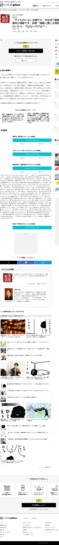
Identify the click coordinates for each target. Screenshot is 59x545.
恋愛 (19, 31)
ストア (1, 536)
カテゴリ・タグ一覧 (5, 532)
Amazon (22, 143)
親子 (31, 31)
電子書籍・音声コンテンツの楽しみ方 (32, 527)
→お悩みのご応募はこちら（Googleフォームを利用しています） (19, 103)
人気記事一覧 (3, 527)
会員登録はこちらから (40, 505)
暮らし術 (5, 9)
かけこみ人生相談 (12, 9)
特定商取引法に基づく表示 (51, 529)
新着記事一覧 (3, 525)
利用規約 (47, 525)
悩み (14, 31)
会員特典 (25, 529)
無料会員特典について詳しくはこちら (39, 509)
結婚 (23, 31)
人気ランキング (46, 5)
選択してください (42, 283)
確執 (36, 31)
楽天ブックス (42, 143)
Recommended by (42, 467)
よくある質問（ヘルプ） (28, 534)
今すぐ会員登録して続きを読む (26, 50)
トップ (1, 522)
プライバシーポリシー (50, 527)
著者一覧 (2, 534)
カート (27, 518)
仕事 (27, 31)
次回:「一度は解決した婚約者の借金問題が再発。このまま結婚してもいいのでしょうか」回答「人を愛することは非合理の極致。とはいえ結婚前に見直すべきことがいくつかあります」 (38, 118)
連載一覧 (2, 529)
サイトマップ (48, 532)
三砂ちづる (17, 289)
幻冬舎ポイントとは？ (28, 532)
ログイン (25, 60)
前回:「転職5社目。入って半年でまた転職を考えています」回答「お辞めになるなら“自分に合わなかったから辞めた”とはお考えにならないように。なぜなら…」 (13, 118)
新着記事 (35, 5)
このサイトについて (27, 522)
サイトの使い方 (26, 525)
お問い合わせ (48, 522)
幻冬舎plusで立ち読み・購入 (32, 140)
